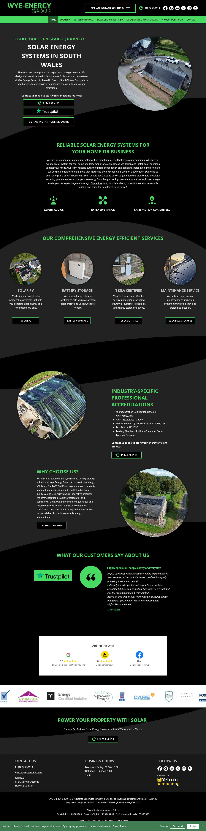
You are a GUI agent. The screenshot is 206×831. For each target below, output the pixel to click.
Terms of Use (84, 821)
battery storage (30, 84)
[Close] (202, 826)
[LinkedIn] (177, 8)
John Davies (114, 610)
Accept (193, 826)
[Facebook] (165, 8)
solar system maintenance (99, 160)
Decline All (178, 826)
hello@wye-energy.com (29, 772)
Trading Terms (121, 821)
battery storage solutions (131, 160)
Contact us (96, 183)
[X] (183, 8)
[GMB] (171, 8)
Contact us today (31, 95)
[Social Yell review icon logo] (195, 8)
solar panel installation (71, 160)
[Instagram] (189, 8)
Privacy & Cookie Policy (102, 821)
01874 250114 (152, 8)
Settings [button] (164, 826)
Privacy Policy (119, 826)
